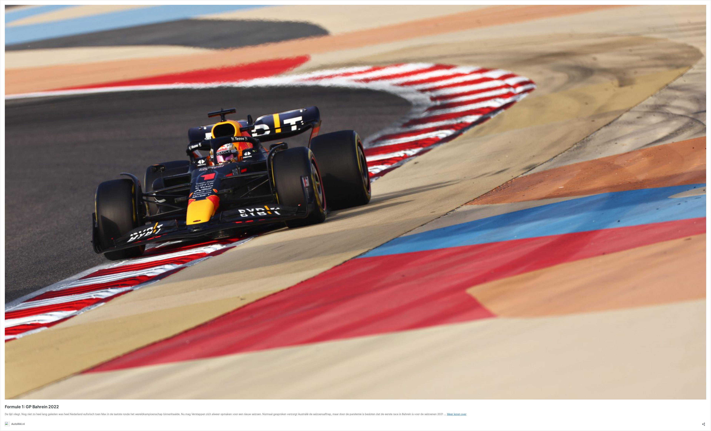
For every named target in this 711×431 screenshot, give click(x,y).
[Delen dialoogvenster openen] (703, 423)
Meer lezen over (456, 414)
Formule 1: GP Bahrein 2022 (32, 406)
